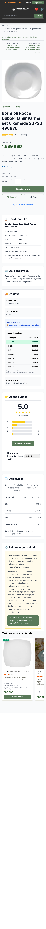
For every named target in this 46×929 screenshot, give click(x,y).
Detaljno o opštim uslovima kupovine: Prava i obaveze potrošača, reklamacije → (21, 620)
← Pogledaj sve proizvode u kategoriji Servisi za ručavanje (19, 38)
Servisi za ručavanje (11, 32)
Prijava (28, 3)
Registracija (38, 3)
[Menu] (4, 9)
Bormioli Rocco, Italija (11, 107)
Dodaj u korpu (17, 697)
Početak (5, 25)
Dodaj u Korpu (23, 189)
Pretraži (39, 16)
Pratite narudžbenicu (14, 3)
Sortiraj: (20, 456)
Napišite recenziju (23, 443)
